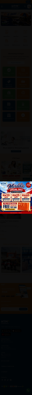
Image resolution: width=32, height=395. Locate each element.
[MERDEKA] (16, 197)
